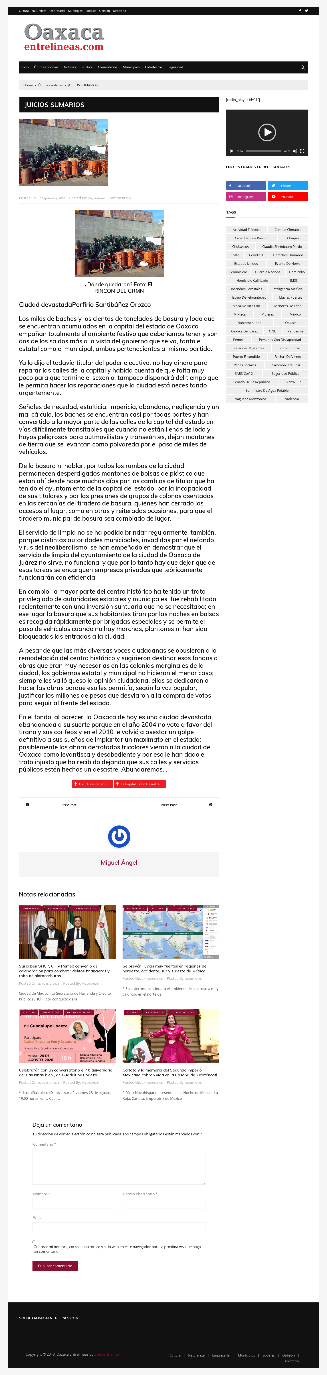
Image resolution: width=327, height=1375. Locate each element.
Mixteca (240, 314)
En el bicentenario (93, 784)
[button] (267, 132)
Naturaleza (39, 10)
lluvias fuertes (290, 297)
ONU (273, 331)
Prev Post (69, 805)
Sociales (91, 10)
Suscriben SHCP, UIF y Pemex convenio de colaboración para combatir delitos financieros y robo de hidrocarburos (64, 971)
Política (87, 67)
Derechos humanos (288, 255)
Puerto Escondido (246, 356)
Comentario (44, 1144)
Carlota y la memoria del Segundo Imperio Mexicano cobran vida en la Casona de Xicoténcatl (170, 1072)
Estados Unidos (246, 263)
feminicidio (238, 272)
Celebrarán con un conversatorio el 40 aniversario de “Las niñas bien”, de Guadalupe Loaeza (65, 1072)
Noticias (70, 67)
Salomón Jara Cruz (286, 365)
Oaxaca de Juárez (244, 331)
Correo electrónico (140, 1194)
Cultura (24, 10)
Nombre (41, 1194)
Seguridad (175, 67)
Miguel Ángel (96, 198)
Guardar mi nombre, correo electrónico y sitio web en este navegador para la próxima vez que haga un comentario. (117, 1249)
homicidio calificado (252, 280)
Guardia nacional (268, 272)
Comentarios (107, 67)
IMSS (294, 280)
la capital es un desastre (140, 784)
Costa (235, 255)
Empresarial (57, 10)
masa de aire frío (246, 306)
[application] (267, 133)
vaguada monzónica (250, 399)
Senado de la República (251, 382)
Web (37, 1217)
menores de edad (287, 306)
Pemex (238, 339)
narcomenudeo (249, 322)
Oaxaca (291, 322)
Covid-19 (256, 255)
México (295, 314)
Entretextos (153, 67)
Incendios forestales (246, 289)
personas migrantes (249, 348)
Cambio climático (288, 229)
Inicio (24, 67)
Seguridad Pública (285, 373)
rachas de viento (288, 356)
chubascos (240, 246)
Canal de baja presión (251, 238)
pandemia (295, 331)
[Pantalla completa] (302, 151)
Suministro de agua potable (267, 390)
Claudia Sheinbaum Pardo (282, 246)
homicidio (297, 272)
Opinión (104, 10)
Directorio (119, 10)
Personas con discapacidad (280, 339)
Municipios (75, 10)
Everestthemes (106, 1354)
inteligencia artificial (287, 289)
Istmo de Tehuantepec (249, 297)
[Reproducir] (232, 151)
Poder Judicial (290, 348)
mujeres (267, 314)
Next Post (169, 805)
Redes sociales (245, 365)
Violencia (292, 399)
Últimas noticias (46, 67)
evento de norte (287, 263)
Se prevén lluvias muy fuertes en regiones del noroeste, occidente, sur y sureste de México (165, 969)
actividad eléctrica (246, 229)
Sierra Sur (293, 382)
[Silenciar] (295, 151)
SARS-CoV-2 (244, 373)
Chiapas (293, 238)
